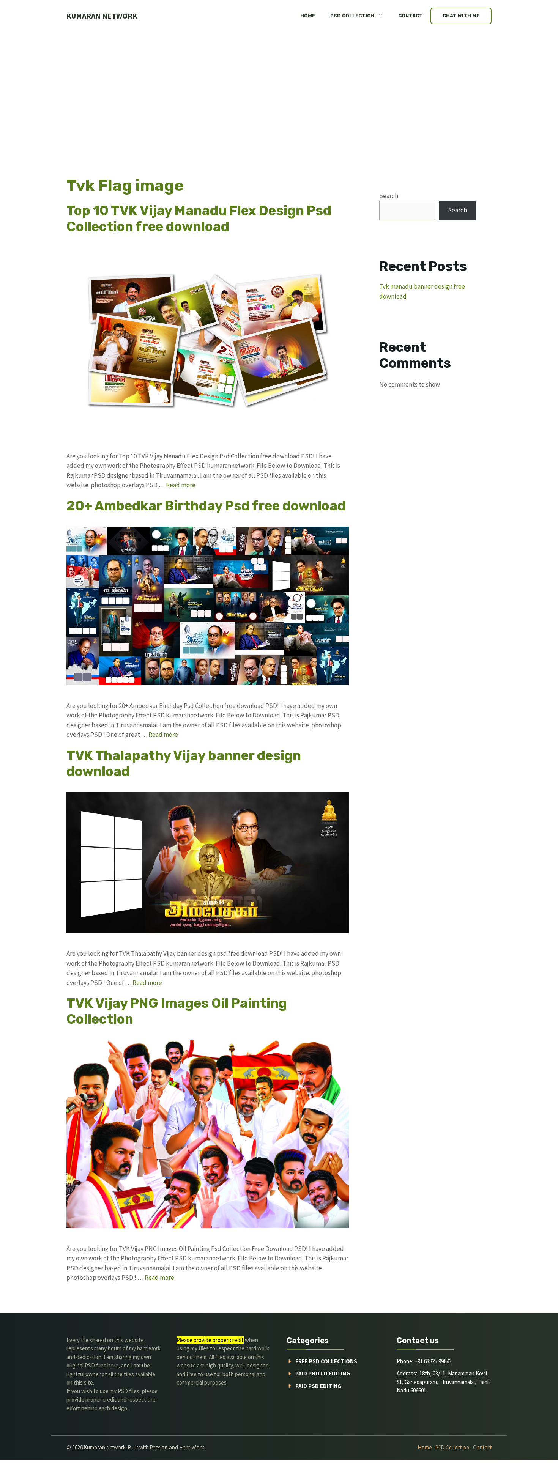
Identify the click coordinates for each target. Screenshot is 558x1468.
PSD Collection (352, 16)
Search (388, 196)
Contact (410, 16)
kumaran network (101, 15)
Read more (180, 485)
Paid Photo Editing (322, 1373)
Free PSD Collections (326, 1361)
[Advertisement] (279, 89)
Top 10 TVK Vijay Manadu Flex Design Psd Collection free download (198, 218)
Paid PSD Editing (318, 1385)
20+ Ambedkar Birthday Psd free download (206, 506)
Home (307, 16)
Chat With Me (461, 16)
